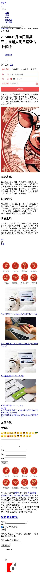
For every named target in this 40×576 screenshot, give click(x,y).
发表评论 (8, 55)
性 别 (5, 79)
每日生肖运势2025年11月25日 (12, 376)
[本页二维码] (11, 573)
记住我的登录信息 (10, 527)
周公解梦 (8, 22)
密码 (2, 524)
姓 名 (5, 74)
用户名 (3, 522)
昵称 (3, 450)
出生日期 (5, 83)
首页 (7, 13)
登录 (3, 517)
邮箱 (3, 454)
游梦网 (3, 3)
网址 (2, 458)
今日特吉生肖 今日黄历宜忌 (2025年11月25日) (19, 314)
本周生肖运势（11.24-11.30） (12, 406)
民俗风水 (8, 20)
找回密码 (12, 517)
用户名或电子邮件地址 (10, 540)
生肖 (7, 17)
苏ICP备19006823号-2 (22, 495)
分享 (2, 244)
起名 (7, 15)
